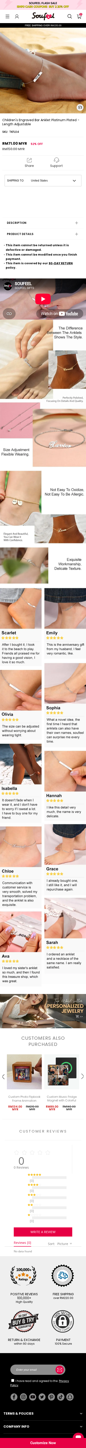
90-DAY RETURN (61, 263)
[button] (7, 16)
